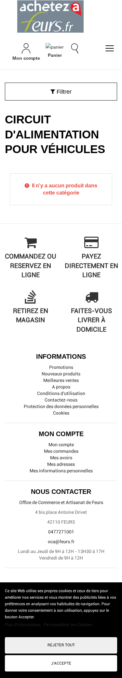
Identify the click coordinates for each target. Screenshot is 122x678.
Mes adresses (61, 464)
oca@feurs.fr (61, 541)
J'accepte (61, 663)
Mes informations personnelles (61, 470)
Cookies (61, 413)
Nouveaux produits (61, 373)
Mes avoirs (61, 457)
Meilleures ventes (61, 380)
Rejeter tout (61, 645)
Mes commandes (61, 451)
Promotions (61, 367)
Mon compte (61, 444)
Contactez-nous (61, 399)
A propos (61, 386)
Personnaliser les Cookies (68, 624)
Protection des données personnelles (61, 406)
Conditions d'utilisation (61, 393)
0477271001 (61, 531)
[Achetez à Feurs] (61, 16)
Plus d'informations (23, 624)
